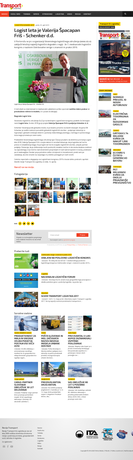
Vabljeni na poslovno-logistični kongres (66, 257)
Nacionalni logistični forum (58, 276)
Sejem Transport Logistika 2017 (59, 296)
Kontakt (87, 14)
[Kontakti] (4, 446)
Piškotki (107, 451)
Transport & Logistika (109, 24)
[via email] (32, 223)
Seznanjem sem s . (62, 240)
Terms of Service (83, 245)
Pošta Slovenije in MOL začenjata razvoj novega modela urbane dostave (52, 340)
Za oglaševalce (7, 442)
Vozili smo (15, 14)
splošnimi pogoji (69, 240)
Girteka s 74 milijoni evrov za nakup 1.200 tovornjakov (121, 138)
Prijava (82, 235)
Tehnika (26, 14)
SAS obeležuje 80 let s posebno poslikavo (78, 384)
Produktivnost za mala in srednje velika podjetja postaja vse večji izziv (25, 340)
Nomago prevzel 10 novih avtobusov (120, 100)
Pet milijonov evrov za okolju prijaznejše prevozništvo (122, 176)
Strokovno (47, 14)
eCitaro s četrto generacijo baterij (120, 156)
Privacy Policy (71, 245)
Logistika (59, 14)
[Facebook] (8, 446)
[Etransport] (11, 6)
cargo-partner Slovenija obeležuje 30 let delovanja (24, 386)
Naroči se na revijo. (24, 167)
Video (69, 14)
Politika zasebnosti (117, 451)
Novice (4, 14)
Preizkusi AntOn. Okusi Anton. (51, 383)
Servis (36, 14)
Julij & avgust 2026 (106, 27)
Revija (78, 14)
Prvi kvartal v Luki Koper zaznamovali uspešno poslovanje (79, 339)
